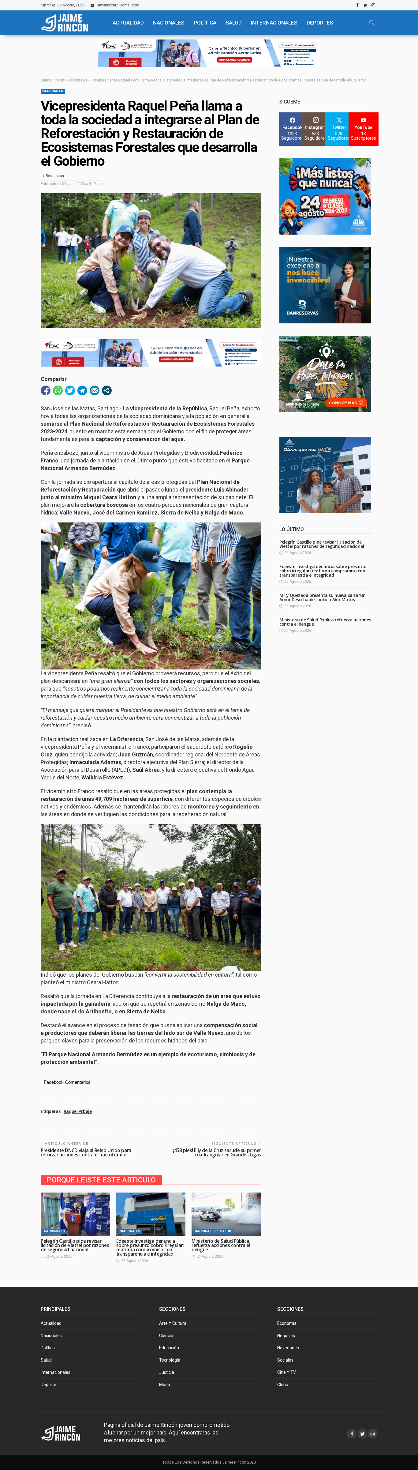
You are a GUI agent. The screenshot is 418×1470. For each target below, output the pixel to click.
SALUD (234, 23)
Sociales (285, 1360)
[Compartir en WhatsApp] (58, 390)
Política (48, 1347)
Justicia (166, 1372)
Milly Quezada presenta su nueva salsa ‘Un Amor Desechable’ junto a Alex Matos (322, 597)
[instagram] (373, 5)
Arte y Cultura (172, 1323)
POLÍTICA (205, 23)
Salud (225, 1231)
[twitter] (365, 5)
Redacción (55, 176)
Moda (164, 1384)
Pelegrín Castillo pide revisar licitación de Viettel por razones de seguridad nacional (75, 1245)
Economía (287, 1323)
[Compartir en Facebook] (45, 390)
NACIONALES (169, 23)
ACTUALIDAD (128, 23)
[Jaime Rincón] (71, 22)
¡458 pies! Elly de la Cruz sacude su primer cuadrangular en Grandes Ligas (217, 1152)
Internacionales (274, 23)
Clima (282, 1384)
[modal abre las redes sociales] (107, 390)
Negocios (286, 1335)
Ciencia (166, 1335)
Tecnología (169, 1360)
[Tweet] (70, 390)
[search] (371, 22)
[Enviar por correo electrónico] (94, 390)
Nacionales (52, 91)
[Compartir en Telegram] (82, 390)
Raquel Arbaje (78, 1111)
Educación (169, 1347)
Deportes (320, 23)
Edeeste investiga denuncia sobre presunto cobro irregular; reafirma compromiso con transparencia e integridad (150, 1247)
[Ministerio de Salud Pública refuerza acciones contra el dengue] (226, 1214)
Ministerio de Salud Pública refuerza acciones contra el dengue (221, 1245)
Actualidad (51, 1323)
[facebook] (357, 5)
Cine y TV (286, 1372)
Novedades (288, 1347)
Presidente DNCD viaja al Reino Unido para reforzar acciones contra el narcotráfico (86, 1152)
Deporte (48, 1384)
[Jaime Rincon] (66, 1433)
